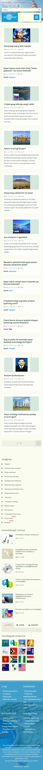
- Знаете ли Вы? (8, 718)
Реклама (31, 2)
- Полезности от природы (8, 730)
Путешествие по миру (12, 468)
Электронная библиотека (13, 489)
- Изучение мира (29, 691)
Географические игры (12, 514)
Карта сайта (6, 2)
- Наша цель (7, 696)
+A (3, 5)
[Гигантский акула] (5, 643)
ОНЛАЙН (34, 625)
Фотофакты (8, 510)
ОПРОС (9, 625)
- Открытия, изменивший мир (29, 695)
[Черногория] (5, 659)
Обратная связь (19, 2)
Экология (7, 497)
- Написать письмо (9, 699)
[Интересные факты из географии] (22, 651)
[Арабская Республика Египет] (30, 659)
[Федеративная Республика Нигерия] (22, 659)
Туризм (7, 464)
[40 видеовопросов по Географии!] (14, 643)
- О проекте (6, 693)
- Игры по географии (9, 720)
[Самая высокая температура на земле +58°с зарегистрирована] (5, 651)
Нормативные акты (11, 493)
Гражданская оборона (12, 480)
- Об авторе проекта (10, 691)
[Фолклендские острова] (30, 651)
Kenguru (12, 77)
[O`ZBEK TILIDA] (18, 5)
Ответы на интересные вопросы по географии (28, 580)
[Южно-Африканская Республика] (14, 659)
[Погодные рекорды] (30, 643)
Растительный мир (11, 476)
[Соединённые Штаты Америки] (22, 667)
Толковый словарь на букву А (27, 534)
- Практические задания (29, 725)
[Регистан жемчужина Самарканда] (22, 643)
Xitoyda (12, 348)
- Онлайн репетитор (31, 718)
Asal (10, 290)
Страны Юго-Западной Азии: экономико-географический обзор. (26, 566)
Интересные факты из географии (28, 609)
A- (10, 5)
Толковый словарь (11, 501)
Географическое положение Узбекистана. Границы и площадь (26, 551)
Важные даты (9, 505)
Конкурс (8, 522)
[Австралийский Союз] (5, 667)
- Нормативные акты (31, 720)
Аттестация (10, 518)
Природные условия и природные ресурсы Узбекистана (24, 596)
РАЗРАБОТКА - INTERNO (21, 766)
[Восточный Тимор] (14, 651)
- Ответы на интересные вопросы (10, 725)
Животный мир (10, 472)
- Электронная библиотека (29, 730)
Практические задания (12, 485)
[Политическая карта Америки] (14, 667)
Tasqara (12, 309)
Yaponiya (12, 271)
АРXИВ (21, 625)
